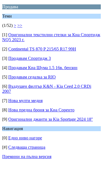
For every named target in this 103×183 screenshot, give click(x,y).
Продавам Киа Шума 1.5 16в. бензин (42, 67)
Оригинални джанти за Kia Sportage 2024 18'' (50, 119)
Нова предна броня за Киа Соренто (41, 110)
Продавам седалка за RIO (32, 77)
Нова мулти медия (25, 100)
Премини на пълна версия (26, 156)
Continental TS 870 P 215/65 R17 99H (42, 49)
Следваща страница (26, 147)
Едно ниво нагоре (25, 138)
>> (19, 25)
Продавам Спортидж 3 (29, 58)
